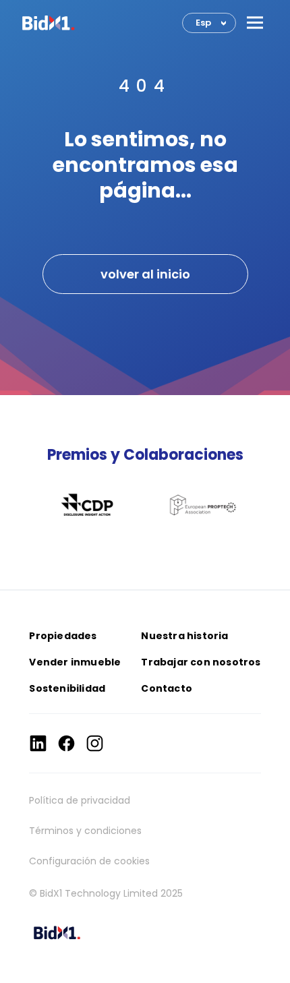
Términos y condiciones (85, 830)
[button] (255, 22)
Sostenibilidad (67, 688)
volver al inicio (145, 274)
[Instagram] (95, 743)
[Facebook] (66, 743)
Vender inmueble (75, 662)
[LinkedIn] (38, 743)
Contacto (166, 688)
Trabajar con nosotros (200, 662)
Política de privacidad (79, 800)
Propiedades (62, 636)
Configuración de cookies (89, 861)
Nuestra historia (184, 636)
